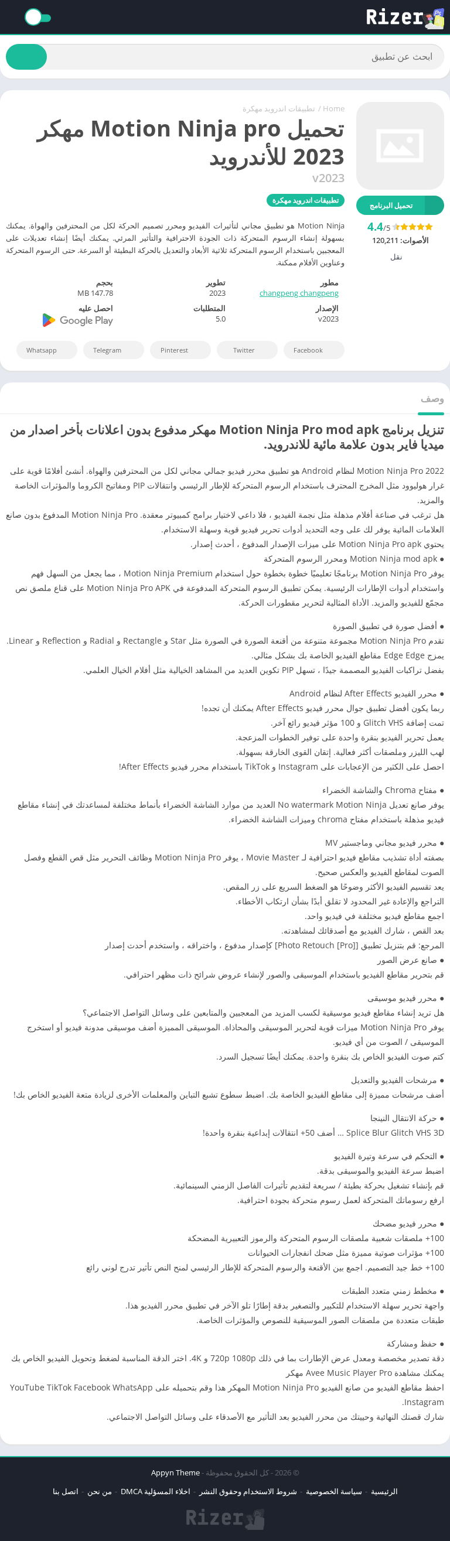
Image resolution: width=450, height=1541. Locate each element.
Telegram (107, 350)
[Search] (26, 57)
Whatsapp (41, 350)
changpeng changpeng (299, 293)
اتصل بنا (66, 1491)
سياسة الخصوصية (334, 1491)
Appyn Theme (175, 1472)
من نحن (99, 1491)
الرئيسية (384, 1491)
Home (334, 108)
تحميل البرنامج (391, 205)
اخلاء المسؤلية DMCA (155, 1491)
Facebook (308, 350)
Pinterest (174, 350)
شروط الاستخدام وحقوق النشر (248, 1491)
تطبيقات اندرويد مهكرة (279, 108)
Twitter (244, 350)
